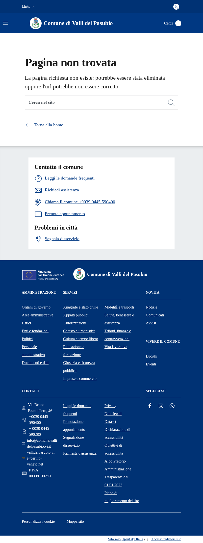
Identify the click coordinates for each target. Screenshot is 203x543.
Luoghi (151, 356)
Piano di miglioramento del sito (121, 497)
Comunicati (155, 315)
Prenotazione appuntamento (74, 425)
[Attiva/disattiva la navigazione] (5, 23)
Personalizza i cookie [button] (38, 521)
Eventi (151, 364)
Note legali (113, 414)
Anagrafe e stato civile (80, 307)
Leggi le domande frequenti (77, 410)
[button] (28, 7)
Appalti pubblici (75, 315)
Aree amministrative (37, 315)
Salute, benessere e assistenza (119, 319)
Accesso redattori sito (166, 539)
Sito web (114, 539)
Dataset (110, 421)
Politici (27, 339)
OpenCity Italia (132, 539)
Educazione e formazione (73, 351)
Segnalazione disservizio (73, 441)
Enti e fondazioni (35, 331)
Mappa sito (75, 521)
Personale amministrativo (33, 351)
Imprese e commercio (80, 378)
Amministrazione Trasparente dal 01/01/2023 (117, 477)
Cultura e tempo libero (80, 339)
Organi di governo (36, 307)
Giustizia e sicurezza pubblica (79, 367)
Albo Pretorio (115, 461)
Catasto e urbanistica (79, 331)
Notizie (151, 307)
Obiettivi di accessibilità (113, 449)
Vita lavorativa (115, 347)
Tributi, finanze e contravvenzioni (117, 335)
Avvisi (151, 323)
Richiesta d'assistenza (80, 453)
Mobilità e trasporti (119, 307)
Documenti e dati (35, 363)
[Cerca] (171, 103)
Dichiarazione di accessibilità (117, 433)
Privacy (110, 406)
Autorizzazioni (74, 323)
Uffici (26, 323)
